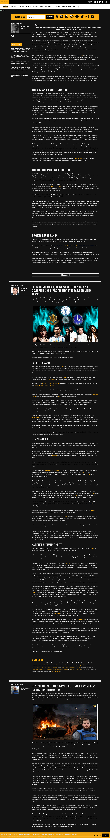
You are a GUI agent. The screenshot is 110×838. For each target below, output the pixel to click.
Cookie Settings (97, 835)
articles (78, 667)
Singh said (80, 55)
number (66, 667)
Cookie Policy (48, 836)
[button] (89, 2)
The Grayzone (54, 669)
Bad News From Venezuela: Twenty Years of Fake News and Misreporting (61, 665)
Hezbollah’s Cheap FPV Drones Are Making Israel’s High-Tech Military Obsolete (19, 75)
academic (72, 667)
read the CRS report (56, 186)
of (69, 667)
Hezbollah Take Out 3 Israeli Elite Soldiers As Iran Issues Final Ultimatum (63, 688)
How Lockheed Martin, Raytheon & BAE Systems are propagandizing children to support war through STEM (20, 50)
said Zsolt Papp (78, 158)
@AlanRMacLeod (55, 671)
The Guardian (42, 669)
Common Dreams (76, 669)
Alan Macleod (37, 660)
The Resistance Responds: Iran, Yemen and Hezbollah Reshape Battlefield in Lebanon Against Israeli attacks (20, 68)
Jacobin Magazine (63, 669)
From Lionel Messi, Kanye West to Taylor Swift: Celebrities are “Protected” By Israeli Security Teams (61, 290)
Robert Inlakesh (25, 688)
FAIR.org (35, 669)
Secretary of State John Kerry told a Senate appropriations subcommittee (74, 246)
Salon (48, 669)
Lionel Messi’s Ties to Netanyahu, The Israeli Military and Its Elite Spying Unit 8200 (20, 56)
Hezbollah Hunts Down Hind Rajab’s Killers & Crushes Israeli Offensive (20, 62)
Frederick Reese (25, 26)
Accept (105, 835)
